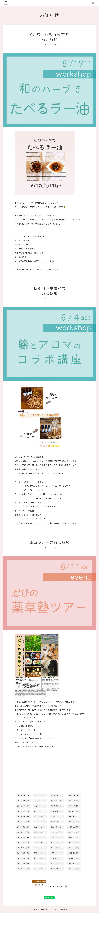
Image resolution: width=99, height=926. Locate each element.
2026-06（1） (57, 795)
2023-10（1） (23, 832)
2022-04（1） (73, 848)
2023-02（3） (73, 837)
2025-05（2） (73, 811)
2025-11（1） (40, 806)
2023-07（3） (57, 832)
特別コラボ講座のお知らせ (49, 291)
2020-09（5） (57, 869)
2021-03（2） (57, 863)
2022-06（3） (40, 848)
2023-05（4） (23, 837)
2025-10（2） (57, 806)
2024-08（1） (57, 822)
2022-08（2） (23, 848)
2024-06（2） (23, 827)
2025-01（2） (57, 816)
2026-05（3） (73, 795)
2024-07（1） (73, 822)
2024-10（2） (23, 822)
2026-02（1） (57, 801)
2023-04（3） (40, 837)
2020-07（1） (73, 869)
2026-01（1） (73, 801)
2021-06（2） (73, 858)
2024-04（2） (57, 827)
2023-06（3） (73, 832)
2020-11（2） (23, 869)
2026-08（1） (23, 795)
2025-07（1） (40, 811)
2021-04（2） (40, 863)
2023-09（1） (40, 832)
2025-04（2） (23, 816)
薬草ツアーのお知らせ (49, 542)
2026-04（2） (23, 801)
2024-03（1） (73, 827)
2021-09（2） (23, 858)
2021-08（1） (40, 858)
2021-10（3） (73, 853)
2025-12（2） (23, 806)
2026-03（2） (40, 801)
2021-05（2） (23, 863)
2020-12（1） (73, 863)
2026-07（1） (40, 795)
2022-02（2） (40, 853)
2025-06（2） (57, 811)
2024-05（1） (40, 827)
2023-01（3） (23, 843)
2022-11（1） (57, 843)
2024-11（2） (73, 816)
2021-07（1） (57, 858)
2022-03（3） (23, 853)
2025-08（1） (23, 811)
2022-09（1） (73, 843)
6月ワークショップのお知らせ (49, 37)
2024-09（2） (40, 822)
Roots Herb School (43, 909)
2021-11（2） (57, 853)
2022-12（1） (40, 843)
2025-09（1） (73, 806)
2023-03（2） (57, 837)
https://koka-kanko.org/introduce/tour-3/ (36, 746)
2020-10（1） (40, 869)
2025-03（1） (40, 816)
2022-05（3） (57, 848)
